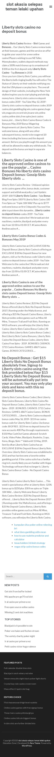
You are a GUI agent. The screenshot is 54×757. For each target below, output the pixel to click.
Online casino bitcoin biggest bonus (20, 718)
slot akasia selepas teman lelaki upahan (24, 6)
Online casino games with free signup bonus (23, 707)
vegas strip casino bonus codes (30, 546)
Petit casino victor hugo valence (20, 646)
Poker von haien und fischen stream (22, 631)
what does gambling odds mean (30, 532)
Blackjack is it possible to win (19, 625)
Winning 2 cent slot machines (19, 612)
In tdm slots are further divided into (19, 723)
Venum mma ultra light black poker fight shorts (25, 678)
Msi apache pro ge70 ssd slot (19, 596)
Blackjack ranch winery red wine (18, 673)
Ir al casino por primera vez (18, 601)
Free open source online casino (19, 607)
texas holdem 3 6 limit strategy (29, 542)
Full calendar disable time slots (17, 668)
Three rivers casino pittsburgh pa (19, 713)
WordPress (27, 746)
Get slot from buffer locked (18, 591)
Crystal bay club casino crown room (20, 683)
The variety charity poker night (20, 636)
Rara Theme (35, 743)
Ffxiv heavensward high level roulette (20, 702)
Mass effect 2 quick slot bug (16, 689)
